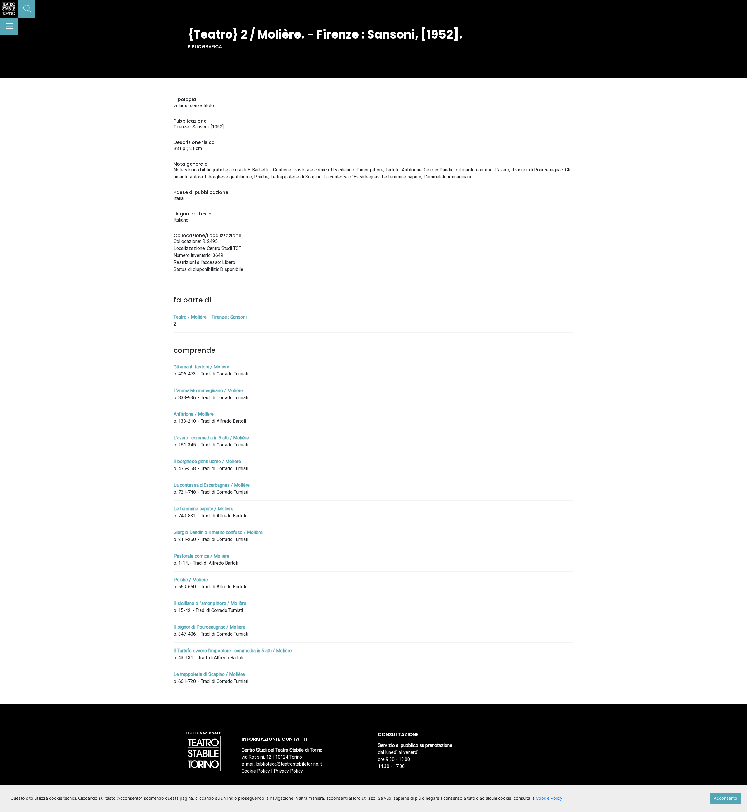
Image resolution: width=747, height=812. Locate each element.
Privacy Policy (288, 771)
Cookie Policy (256, 771)
